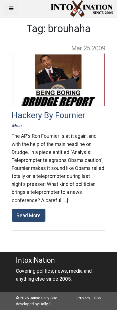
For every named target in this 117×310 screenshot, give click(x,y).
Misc (16, 125)
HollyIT (45, 303)
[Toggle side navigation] (11, 8)
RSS (97, 297)
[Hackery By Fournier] (58, 80)
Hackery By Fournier (48, 115)
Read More (28, 215)
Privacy (84, 297)
